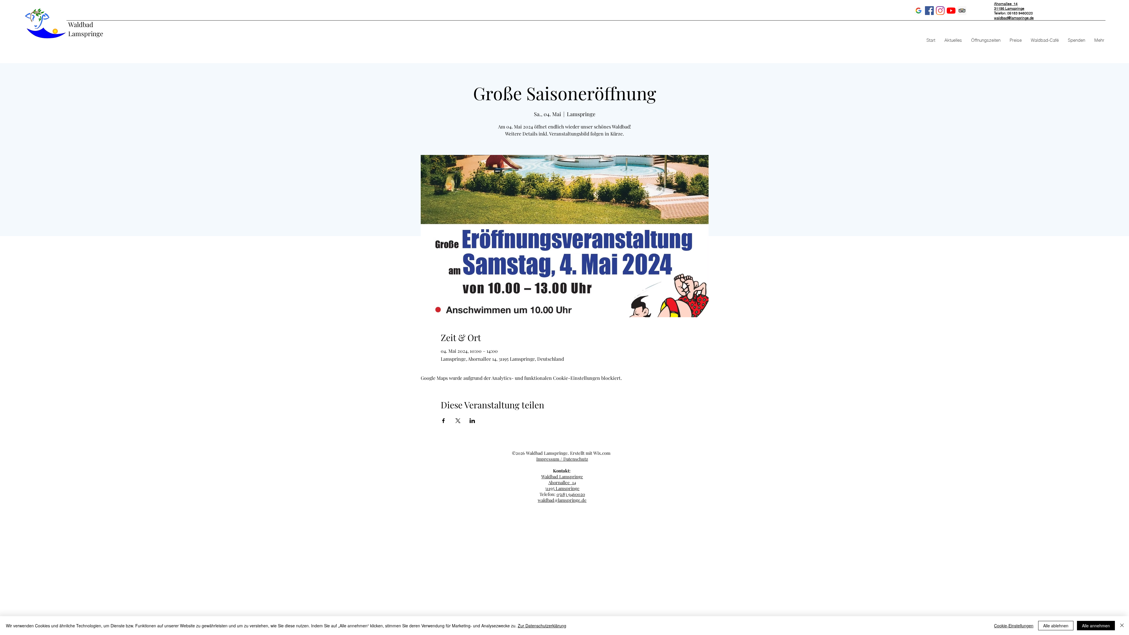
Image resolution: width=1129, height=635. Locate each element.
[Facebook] (929, 10)
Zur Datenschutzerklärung (542, 626)
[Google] (918, 10)
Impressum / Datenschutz (562, 459)
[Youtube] (951, 10)
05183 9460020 (571, 494)
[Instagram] (940, 10)
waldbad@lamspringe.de (1014, 18)
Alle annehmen (1096, 626)
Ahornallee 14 (562, 482)
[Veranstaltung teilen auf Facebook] (443, 420)
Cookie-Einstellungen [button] (1013, 626)
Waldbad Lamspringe (85, 29)
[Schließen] (1121, 625)
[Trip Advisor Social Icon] (962, 10)
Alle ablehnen (1055, 626)
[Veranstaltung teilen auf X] (458, 420)
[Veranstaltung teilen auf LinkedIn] (472, 420)
